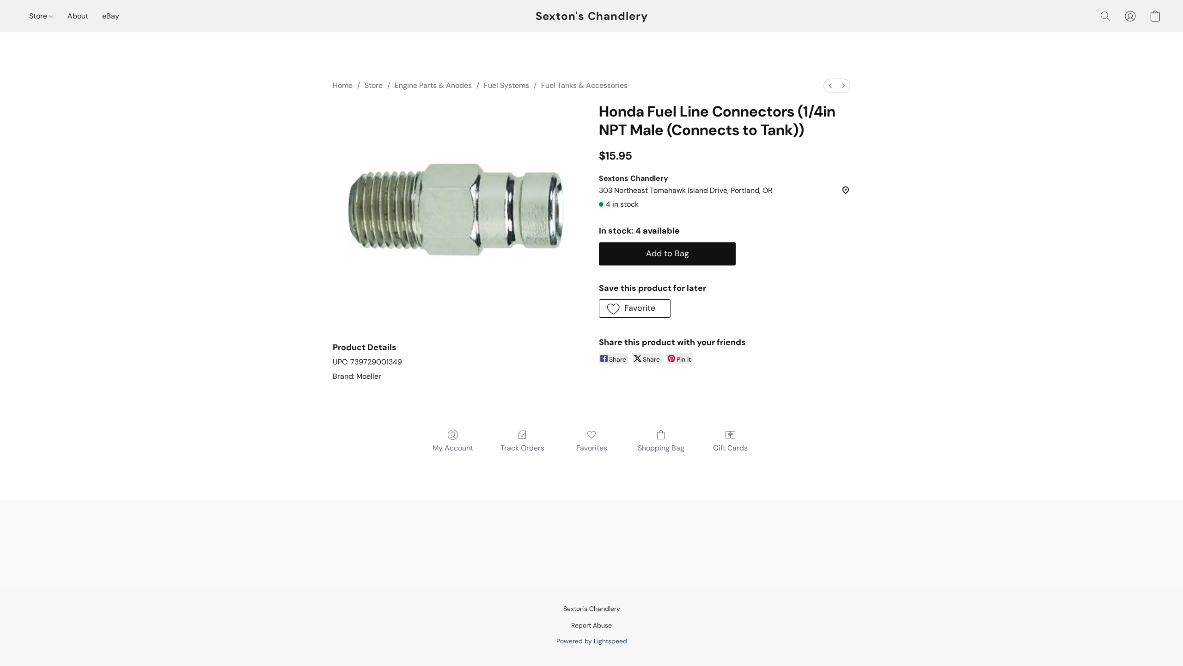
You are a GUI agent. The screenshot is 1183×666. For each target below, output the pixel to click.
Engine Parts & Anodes (433, 85)
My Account (453, 448)
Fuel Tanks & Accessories (584, 85)
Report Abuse (591, 625)
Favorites (591, 448)
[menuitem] (830, 85)
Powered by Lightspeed (591, 641)
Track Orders (522, 448)
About (77, 16)
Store (39, 16)
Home (343, 85)
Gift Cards (730, 448)
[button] (592, 16)
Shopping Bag (661, 448)
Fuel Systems (506, 85)
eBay (110, 16)
